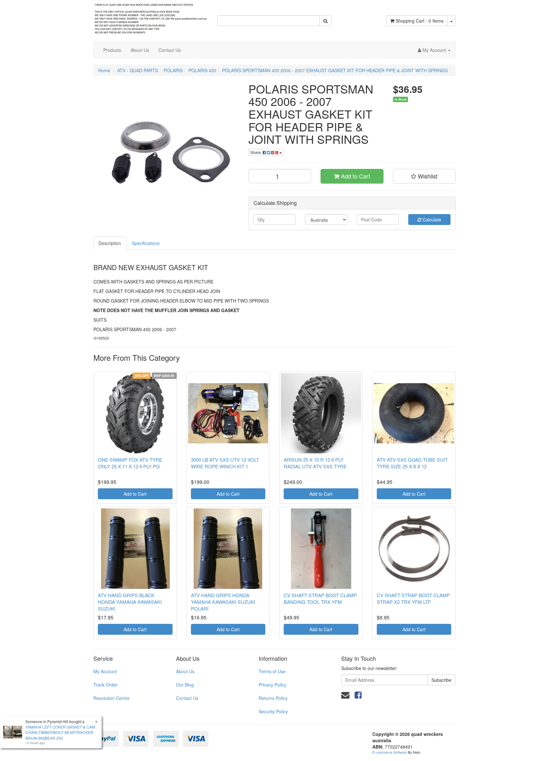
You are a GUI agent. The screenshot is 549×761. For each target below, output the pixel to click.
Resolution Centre (111, 698)
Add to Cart (354, 176)
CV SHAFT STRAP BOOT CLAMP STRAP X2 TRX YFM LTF (413, 598)
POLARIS (173, 70)
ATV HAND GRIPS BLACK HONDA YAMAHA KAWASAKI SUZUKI (130, 602)
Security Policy (273, 711)
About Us (140, 50)
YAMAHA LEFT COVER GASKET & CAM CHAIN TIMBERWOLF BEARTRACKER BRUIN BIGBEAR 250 (60, 732)
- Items (420, 20)
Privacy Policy (272, 684)
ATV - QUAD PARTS (137, 70)
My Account (105, 671)
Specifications (145, 243)
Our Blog (185, 684)
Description (109, 243)
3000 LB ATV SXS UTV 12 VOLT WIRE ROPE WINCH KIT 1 (225, 463)
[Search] (325, 20)
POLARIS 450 (202, 70)
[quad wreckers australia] (150, 17)
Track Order (105, 684)
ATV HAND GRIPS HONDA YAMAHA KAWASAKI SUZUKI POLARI (223, 602)
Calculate (431, 219)
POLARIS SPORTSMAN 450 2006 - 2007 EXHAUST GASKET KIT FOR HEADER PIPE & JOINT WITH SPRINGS (335, 70)
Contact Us (170, 50)
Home (104, 70)
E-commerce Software (389, 752)
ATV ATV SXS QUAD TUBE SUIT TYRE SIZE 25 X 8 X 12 (412, 463)
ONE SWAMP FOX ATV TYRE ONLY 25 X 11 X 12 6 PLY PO (130, 463)
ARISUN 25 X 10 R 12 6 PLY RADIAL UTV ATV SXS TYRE (315, 463)
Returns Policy (273, 698)
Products (112, 50)
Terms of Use (272, 671)
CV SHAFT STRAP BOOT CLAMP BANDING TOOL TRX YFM (320, 598)
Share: (256, 152)
